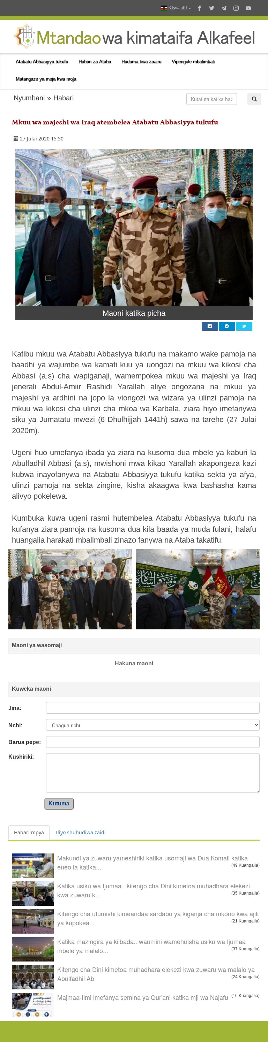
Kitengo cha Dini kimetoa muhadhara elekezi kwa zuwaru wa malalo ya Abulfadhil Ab (156, 974)
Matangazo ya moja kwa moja (46, 79)
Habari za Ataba (95, 61)
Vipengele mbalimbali (193, 61)
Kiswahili (177, 7)
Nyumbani (29, 98)
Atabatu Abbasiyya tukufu (42, 61)
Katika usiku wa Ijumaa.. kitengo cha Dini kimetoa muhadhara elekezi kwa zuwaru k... (153, 890)
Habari (63, 98)
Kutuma (59, 803)
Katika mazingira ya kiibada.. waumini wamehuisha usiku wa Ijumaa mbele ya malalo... (151, 946)
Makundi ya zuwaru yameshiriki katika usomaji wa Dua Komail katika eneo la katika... (152, 862)
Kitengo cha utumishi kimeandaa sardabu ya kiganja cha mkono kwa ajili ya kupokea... (158, 918)
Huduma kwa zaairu (141, 61)
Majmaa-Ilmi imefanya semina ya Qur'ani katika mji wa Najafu (142, 997)
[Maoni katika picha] (134, 227)
